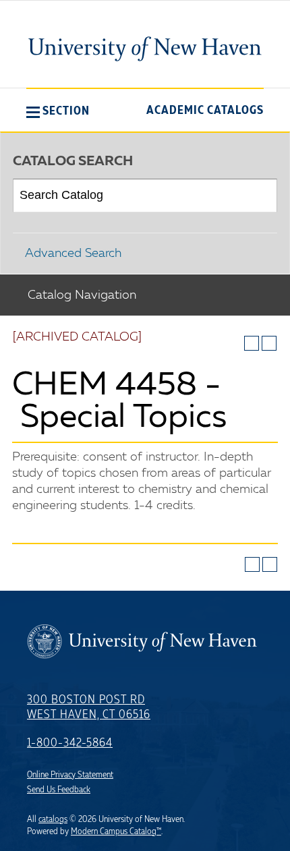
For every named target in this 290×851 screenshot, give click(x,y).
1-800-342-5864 (70, 743)
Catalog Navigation (82, 295)
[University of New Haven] (145, 48)
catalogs (52, 819)
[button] (58, 111)
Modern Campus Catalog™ (116, 831)
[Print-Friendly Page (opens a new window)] (251, 343)
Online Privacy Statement (70, 775)
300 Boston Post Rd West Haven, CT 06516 (88, 707)
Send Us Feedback (58, 789)
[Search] (261, 195)
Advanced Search (73, 253)
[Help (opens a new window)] (269, 343)
